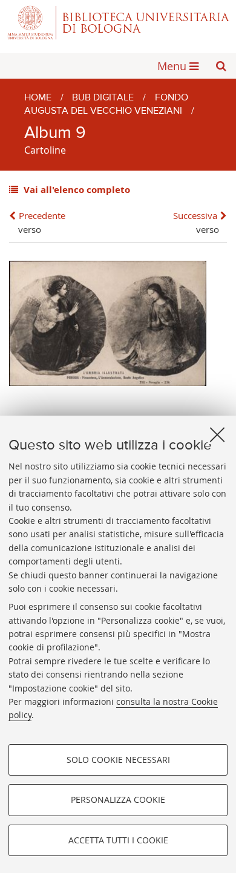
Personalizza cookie (118, 799)
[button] (221, 66)
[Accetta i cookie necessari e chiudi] (217, 434)
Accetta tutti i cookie (118, 840)
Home (37, 98)
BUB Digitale (103, 98)
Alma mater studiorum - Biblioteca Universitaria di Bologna (118, 22)
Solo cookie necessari (118, 759)
